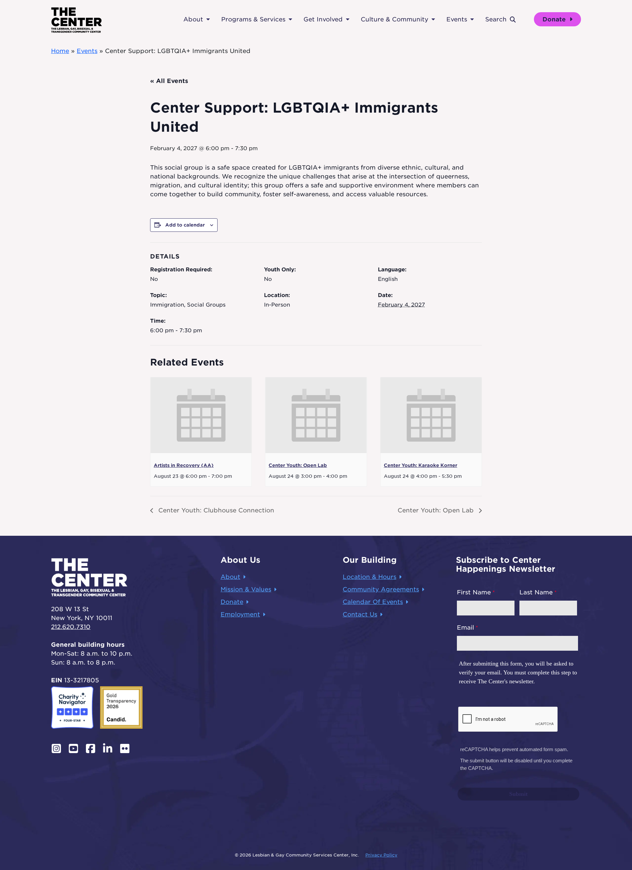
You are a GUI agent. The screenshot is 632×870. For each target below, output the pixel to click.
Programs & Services (253, 19)
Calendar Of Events (373, 601)
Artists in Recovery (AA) (184, 465)
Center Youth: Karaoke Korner (420, 465)
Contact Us (360, 614)
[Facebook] (90, 748)
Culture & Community (394, 19)
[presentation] (200, 415)
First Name (474, 592)
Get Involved (323, 19)
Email (465, 627)
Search (496, 19)
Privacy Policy (381, 855)
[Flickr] (124, 748)
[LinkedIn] (107, 748)
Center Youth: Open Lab (298, 465)
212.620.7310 (71, 626)
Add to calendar (185, 225)
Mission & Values (246, 589)
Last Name (536, 592)
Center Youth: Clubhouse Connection (215, 510)
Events (456, 19)
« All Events (169, 80)
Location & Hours (369, 576)
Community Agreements (381, 589)
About (193, 19)
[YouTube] (73, 748)
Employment (240, 614)
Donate (555, 19)
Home (60, 50)
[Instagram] (56, 748)
